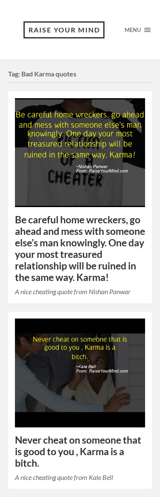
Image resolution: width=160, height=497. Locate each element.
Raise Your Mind (64, 30)
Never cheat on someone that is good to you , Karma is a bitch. (78, 451)
